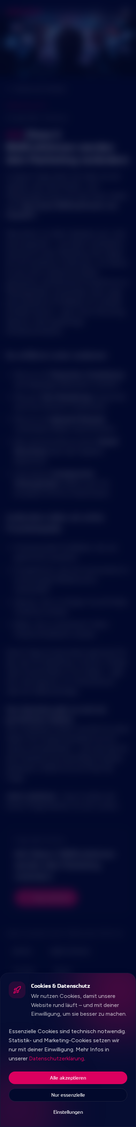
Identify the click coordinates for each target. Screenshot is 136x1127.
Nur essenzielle (68, 1094)
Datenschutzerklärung (56, 1058)
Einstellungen (68, 1112)
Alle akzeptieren (68, 1077)
